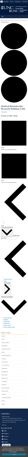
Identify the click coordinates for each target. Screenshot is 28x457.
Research (4, 384)
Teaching (4, 394)
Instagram (5, 433)
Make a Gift (6, 445)
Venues (5, 20)
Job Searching (5, 365)
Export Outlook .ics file (9, 327)
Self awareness (5, 388)
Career (3, 336)
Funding (4, 358)
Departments (17, 1)
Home (2, 20)
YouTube (5, 442)
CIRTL (3, 339)
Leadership (4, 368)
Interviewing (5, 362)
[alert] (14, 134)
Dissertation (4, 345)
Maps (12, 1)
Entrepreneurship (6, 349)
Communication (5, 342)
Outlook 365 (7, 321)
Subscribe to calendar (6, 297)
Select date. (16, 235)
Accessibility (5, 1)
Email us (4, 425)
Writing (3, 400)
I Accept (14, 454)
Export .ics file (7, 325)
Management (5, 371)
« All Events (4, 112)
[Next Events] (4, 222)
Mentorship (4, 375)
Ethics (3, 352)
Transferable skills (6, 397)
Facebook (5, 436)
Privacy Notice (14, 451)
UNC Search (25, 1)
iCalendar (6, 319)
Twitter (5, 430)
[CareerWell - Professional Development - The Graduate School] (14, 7)
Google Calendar (8, 317)
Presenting (4, 381)
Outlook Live (7, 323)
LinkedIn (5, 439)
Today (2, 225)
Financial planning (6, 355)
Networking (4, 378)
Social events (5, 391)
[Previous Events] (15, 220)
